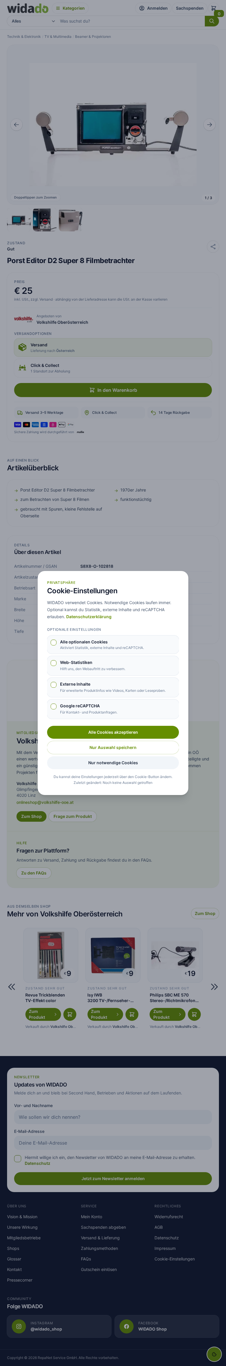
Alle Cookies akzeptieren (113, 732)
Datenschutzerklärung (89, 616)
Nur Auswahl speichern (113, 747)
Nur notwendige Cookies (113, 762)
